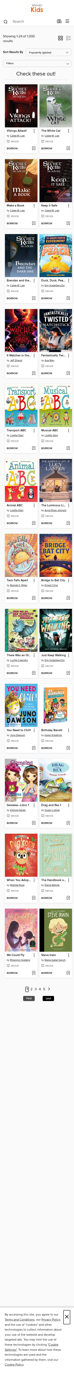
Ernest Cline (51, 585)
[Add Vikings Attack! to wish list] (33, 148)
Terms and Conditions (20, 1320)
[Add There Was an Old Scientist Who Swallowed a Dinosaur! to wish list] (33, 673)
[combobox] (29, 21)
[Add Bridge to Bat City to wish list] (68, 598)
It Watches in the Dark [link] (19, 355)
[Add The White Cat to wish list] (68, 148)
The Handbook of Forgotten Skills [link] (54, 880)
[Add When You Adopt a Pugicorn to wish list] (33, 898)
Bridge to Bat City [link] (53, 580)
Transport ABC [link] (16, 430)
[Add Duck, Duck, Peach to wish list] (68, 298)
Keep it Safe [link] (49, 205)
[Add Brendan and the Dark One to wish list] (33, 298)
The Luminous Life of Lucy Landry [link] (54, 505)
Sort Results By (13, 52)
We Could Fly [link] (15, 955)
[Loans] (59, 22)
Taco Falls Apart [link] (17, 580)
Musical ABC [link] (49, 430)
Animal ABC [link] (15, 505)
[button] (60, 39)
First (29, 998)
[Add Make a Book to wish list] (33, 223)
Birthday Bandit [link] (51, 730)
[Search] (5, 21)
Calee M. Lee (17, 135)
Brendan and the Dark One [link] (19, 280)
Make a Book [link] (15, 205)
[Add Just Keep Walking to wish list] (68, 673)
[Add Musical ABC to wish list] (68, 448)
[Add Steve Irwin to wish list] (68, 973)
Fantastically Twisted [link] (54, 355)
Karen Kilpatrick (53, 735)
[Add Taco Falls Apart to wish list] (33, 598)
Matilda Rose (17, 885)
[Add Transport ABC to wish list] (33, 448)
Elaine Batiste (52, 885)
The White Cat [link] (50, 131)
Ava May (49, 360)
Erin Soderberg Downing (56, 285)
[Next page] (49, 989)
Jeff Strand (16, 360)
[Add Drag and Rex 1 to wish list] (68, 823)
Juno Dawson (17, 735)
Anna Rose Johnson (56, 510)
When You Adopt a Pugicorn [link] (19, 880)
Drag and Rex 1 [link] (51, 805)
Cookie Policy (14, 1365)
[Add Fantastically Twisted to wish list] (68, 373)
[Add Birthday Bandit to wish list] (68, 748)
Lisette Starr (16, 435)
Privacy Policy (50, 1320)
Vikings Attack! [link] (17, 131)
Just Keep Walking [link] (53, 655)
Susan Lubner (52, 810)
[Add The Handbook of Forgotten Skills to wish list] (68, 898)
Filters (10, 63)
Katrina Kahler (18, 810)
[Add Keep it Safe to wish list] (68, 223)
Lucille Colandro (19, 660)
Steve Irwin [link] (48, 955)
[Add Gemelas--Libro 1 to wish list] (33, 823)
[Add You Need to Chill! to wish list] (33, 748)
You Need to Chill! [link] (19, 730)
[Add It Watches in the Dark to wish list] (33, 373)
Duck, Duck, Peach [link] (53, 280)
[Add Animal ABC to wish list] (33, 523)
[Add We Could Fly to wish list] (33, 973)
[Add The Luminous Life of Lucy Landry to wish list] (68, 523)
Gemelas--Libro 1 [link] (18, 805)
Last (48, 998)
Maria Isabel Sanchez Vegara (56, 960)
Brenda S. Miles (18, 585)
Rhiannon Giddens (20, 960)
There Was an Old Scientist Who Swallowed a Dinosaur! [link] (19, 655)
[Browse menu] (67, 21)
